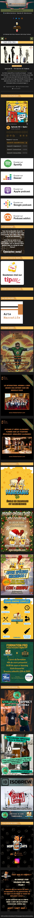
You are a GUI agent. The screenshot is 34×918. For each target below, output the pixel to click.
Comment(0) (17, 88)
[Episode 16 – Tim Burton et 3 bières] (17, 54)
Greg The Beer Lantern (23, 86)
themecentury (29, 916)
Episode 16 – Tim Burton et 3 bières (17, 69)
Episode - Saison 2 (16, 66)
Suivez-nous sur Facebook (11, 289)
